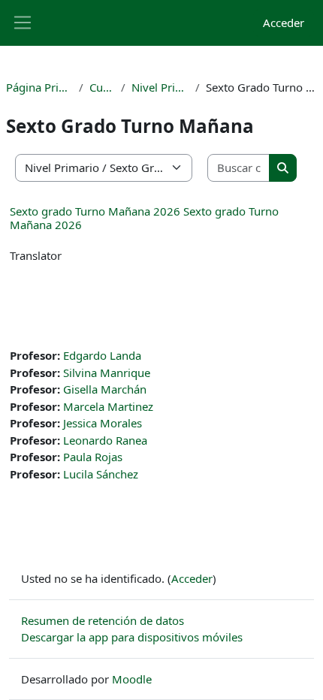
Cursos (102, 87)
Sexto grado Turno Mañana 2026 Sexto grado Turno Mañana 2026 (144, 218)
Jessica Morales (102, 422)
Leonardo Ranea (105, 440)
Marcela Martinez (108, 406)
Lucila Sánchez (100, 473)
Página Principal (39, 87)
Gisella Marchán (104, 389)
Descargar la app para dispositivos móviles (132, 636)
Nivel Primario (160, 87)
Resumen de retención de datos (102, 620)
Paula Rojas (92, 456)
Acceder (283, 22)
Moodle (132, 678)
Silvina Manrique (106, 372)
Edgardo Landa (102, 355)
